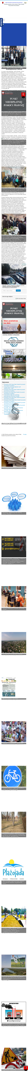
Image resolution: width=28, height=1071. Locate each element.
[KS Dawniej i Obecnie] (14, 352)
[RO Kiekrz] (14, 368)
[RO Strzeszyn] (14, 375)
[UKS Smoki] (14, 359)
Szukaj (18, 290)
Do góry (25, 434)
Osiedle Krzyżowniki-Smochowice (26, 1068)
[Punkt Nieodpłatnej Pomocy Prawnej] (14, 310)
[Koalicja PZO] (14, 341)
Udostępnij (4, 60)
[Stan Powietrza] (14, 325)
